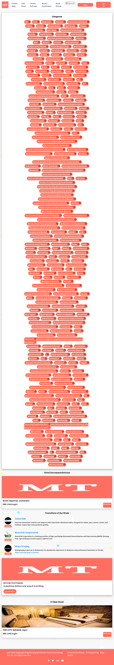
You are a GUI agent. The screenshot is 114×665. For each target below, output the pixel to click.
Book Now (107, 504)
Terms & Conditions (75, 652)
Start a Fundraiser (47, 4)
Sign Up (103, 5)
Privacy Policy (92, 652)
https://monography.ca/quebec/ (27, 552)
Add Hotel (23, 4)
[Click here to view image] (8, 520)
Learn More (10, 591)
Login (85, 5)
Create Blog (14, 4)
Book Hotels (58, 4)
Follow (8, 526)
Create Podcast (33, 4)
